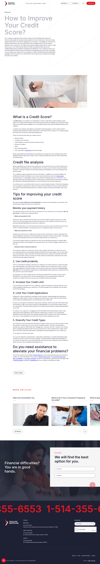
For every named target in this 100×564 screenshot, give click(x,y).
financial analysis (18, 360)
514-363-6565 (28, 540)
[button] (64, 3)
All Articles (18, 431)
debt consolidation (18, 358)
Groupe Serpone (37, 355)
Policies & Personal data (20, 560)
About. (27, 3)
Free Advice (91, 3)
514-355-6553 (28, 525)
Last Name (57, 472)
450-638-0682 (28, 532)
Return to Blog (18, 373)
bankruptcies (60, 176)
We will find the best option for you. (71, 459)
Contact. (44, 3)
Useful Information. (37, 3)
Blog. (31, 3)
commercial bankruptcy (59, 356)
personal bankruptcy (44, 356)
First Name (57, 466)
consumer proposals (30, 358)
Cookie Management (31, 560)
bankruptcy (28, 150)
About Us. (74, 555)
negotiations (33, 360)
